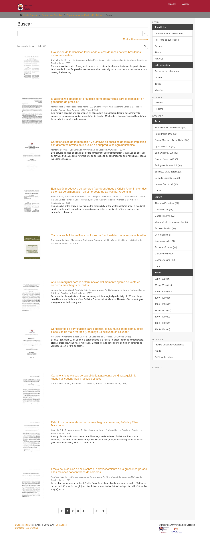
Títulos (158, 52)
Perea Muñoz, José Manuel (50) (170, 127)
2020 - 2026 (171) (163, 278)
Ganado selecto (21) (165, 240)
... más (158, 190)
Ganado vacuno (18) (165, 259)
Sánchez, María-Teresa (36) (168, 171)
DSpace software (23, 524)
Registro (159, 108)
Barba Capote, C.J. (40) (166, 152)
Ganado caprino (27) (165, 215)
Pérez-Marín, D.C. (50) (166, 133)
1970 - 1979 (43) (163, 310)
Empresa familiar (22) (165, 228)
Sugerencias (32, 527)
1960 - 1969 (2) (162, 316)
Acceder (159, 102)
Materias (159, 58)
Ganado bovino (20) (164, 253)
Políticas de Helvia (164, 357)
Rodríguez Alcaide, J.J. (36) (168, 165)
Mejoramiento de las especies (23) (171, 222)
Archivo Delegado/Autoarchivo (169, 344)
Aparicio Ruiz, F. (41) (165, 146)
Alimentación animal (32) (167, 203)
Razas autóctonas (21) (166, 247)
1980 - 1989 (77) (163, 303)
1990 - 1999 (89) (163, 297)
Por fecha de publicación (167, 39)
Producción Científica (52, 15)
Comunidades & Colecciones (169, 33)
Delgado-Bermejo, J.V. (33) (168, 177)
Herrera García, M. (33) (166, 184)
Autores (158, 46)
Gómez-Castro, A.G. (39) (167, 159)
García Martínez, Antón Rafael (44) (172, 140)
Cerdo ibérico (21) (163, 234)
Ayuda (158, 350)
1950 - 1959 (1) (162, 322)
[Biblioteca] (164, 529)
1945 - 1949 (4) (162, 329)
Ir (145, 33)
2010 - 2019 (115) (163, 285)
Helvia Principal (30, 15)
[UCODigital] (176, 529)
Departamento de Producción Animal (84, 15)
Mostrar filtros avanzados (135, 39)
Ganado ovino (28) (164, 209)
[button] (173, 4)
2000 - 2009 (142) (163, 291)
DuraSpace (61, 524)
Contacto (19, 527)
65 (96, 511)
